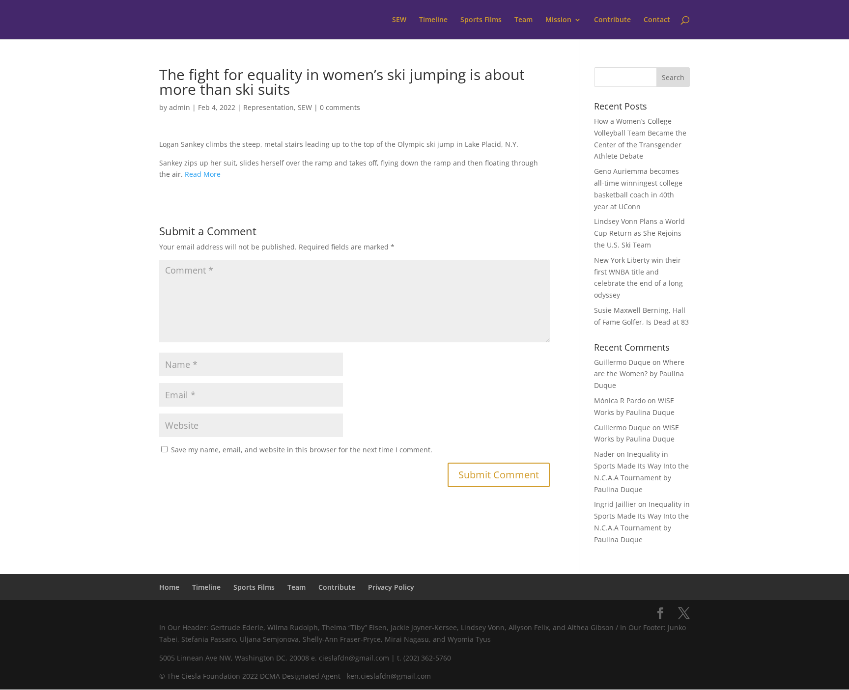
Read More (203, 174)
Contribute (612, 20)
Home (169, 587)
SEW (399, 20)
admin (179, 107)
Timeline (433, 20)
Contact (657, 20)
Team (523, 20)
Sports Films (481, 20)
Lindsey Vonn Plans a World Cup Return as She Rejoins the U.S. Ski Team (639, 233)
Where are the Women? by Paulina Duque (639, 374)
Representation (268, 107)
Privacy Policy (391, 587)
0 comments (340, 107)
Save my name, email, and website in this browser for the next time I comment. (301, 449)
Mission (558, 20)
